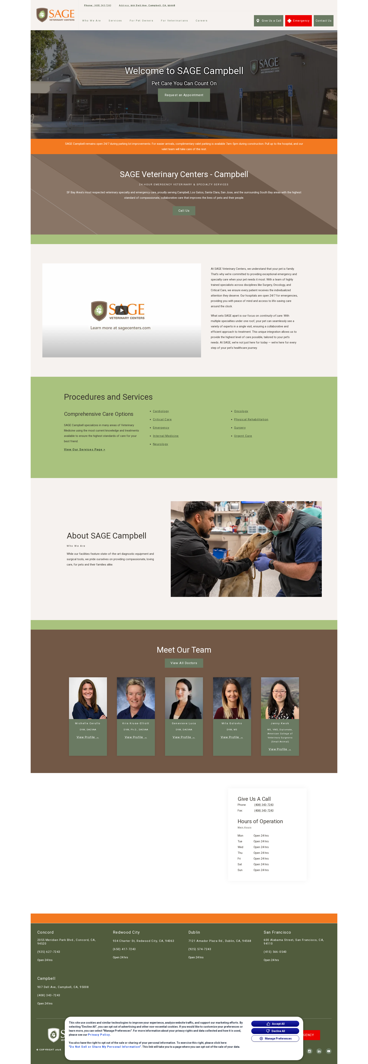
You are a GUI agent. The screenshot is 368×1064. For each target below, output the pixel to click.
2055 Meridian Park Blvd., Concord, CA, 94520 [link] (66, 941)
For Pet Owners (141, 20)
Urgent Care (243, 436)
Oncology (241, 411)
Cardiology (161, 411)
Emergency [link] (301, 20)
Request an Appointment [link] (184, 95)
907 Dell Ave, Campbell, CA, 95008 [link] (63, 987)
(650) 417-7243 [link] (124, 949)
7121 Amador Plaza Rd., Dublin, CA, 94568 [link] (219, 941)
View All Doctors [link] (184, 663)
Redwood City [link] (126, 932)
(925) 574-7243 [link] (199, 949)
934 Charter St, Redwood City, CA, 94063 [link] (143, 941)
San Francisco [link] (277, 932)
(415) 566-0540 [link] (275, 952)
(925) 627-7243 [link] (48, 952)
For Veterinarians (174, 20)
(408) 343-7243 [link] (48, 995)
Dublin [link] (194, 932)
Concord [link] (45, 932)
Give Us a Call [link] (272, 20)
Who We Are (91, 20)
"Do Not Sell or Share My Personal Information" (105, 1046)
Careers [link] (202, 20)
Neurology (160, 444)
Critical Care (162, 419)
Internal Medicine (166, 436)
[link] (55, 15)
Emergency (161, 427)
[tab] (245, 828)
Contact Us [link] (324, 20)
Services (115, 20)
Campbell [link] (46, 978)
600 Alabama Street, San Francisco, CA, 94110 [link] (294, 941)
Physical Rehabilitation (251, 419)
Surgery (240, 427)
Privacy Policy (99, 1034)
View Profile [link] (86, 737)
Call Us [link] (184, 210)
